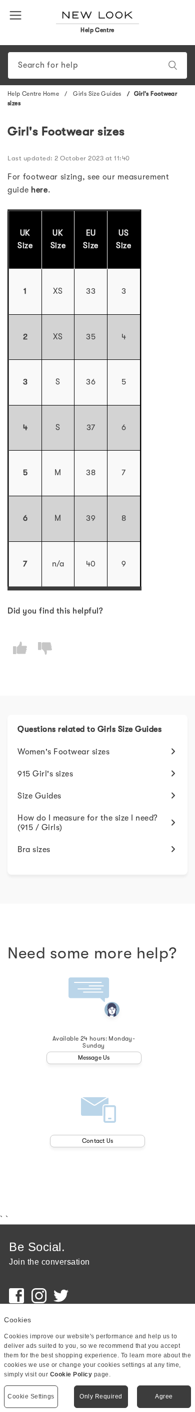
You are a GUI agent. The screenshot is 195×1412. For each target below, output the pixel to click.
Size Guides (40, 795)
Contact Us (97, 1140)
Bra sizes (34, 849)
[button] (17, 15)
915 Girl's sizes (45, 773)
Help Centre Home (33, 93)
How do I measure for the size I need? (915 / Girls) (88, 823)
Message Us (94, 1057)
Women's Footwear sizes (64, 751)
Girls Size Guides (98, 93)
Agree (164, 1396)
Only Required (101, 1396)
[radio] (20, 648)
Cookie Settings (31, 1396)
